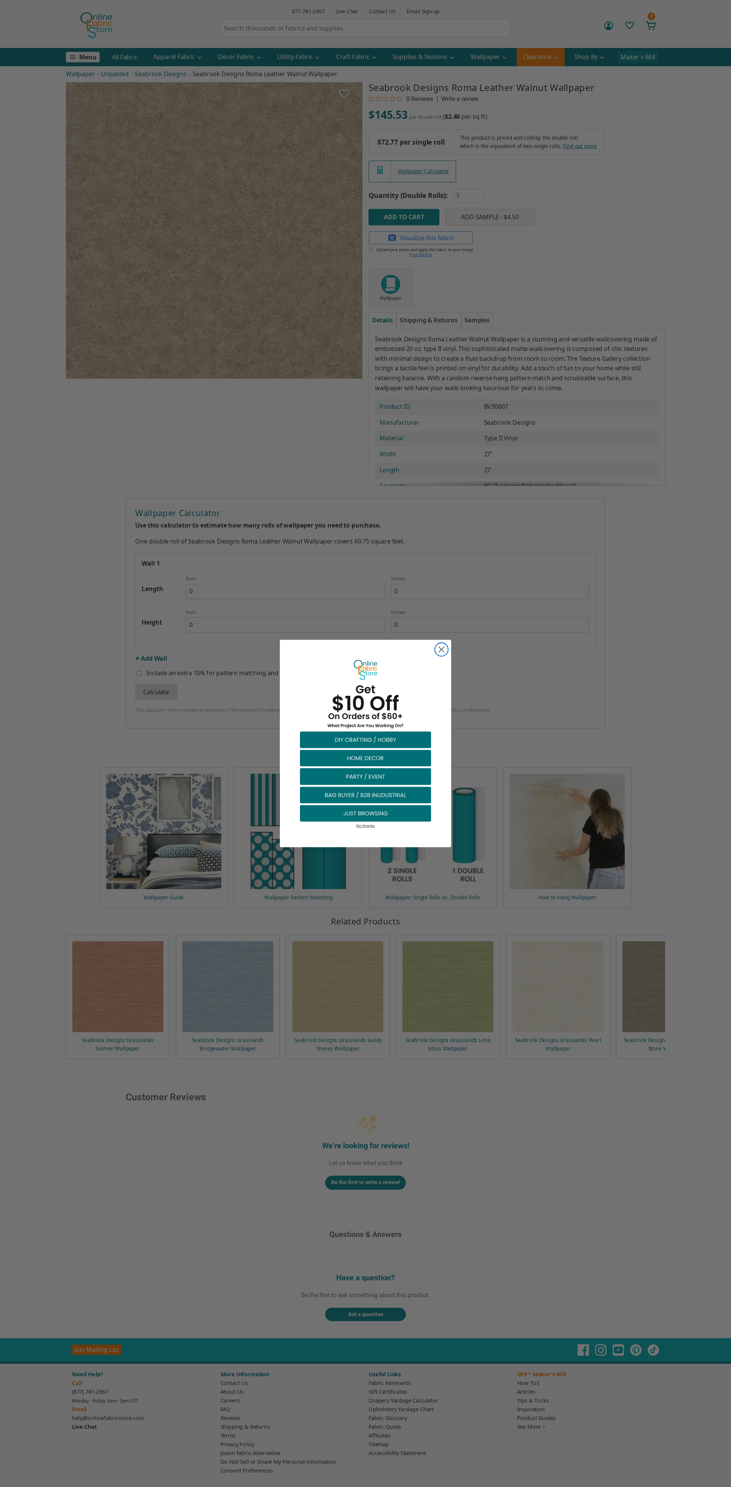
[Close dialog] (441, 649)
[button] (365, 739)
